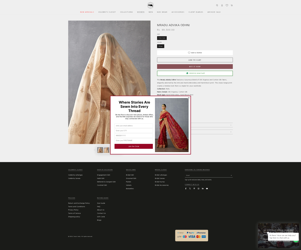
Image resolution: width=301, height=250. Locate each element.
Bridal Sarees (160, 178)
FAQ (98, 206)
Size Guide (101, 203)
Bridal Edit (130, 175)
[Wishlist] (227, 5)
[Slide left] (95, 150)
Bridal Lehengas (161, 175)
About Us (100, 210)
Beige (161, 46)
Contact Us (101, 213)
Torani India (77, 236)
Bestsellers (130, 188)
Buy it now (195, 67)
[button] (217, 5)
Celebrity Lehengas (75, 175)
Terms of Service (74, 213)
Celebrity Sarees (74, 178)
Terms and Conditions (76, 206)
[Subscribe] (232, 175)
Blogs (99, 220)
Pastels (128, 182)
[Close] (296, 226)
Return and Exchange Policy (79, 203)
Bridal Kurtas (160, 182)
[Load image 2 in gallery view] (106, 150)
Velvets (128, 185)
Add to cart (194, 60)
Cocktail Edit (102, 185)
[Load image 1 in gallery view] (100, 150)
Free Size (162, 38)
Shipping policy (74, 216)
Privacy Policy (73, 210)
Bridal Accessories (162, 185)
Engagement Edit (103, 175)
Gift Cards (101, 216)
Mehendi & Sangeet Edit (106, 182)
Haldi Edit (100, 178)
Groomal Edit (131, 178)
